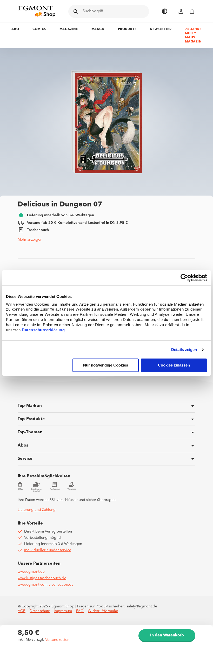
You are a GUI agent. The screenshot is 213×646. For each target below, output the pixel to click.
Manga (97, 29)
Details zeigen (184, 349)
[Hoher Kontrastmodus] (164, 11)
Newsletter (160, 29)
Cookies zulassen (174, 365)
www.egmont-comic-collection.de (46, 584)
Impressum (63, 611)
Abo (15, 29)
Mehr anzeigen (30, 239)
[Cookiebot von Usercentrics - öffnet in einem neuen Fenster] (184, 278)
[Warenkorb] (192, 11)
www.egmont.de (31, 571)
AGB (21, 611)
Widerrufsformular (103, 611)
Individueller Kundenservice (47, 550)
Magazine (68, 29)
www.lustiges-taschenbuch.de (42, 578)
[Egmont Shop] (37, 11)
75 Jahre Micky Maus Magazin (193, 35)
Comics (39, 29)
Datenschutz (40, 611)
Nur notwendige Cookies (105, 365)
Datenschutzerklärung (43, 330)
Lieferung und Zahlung (37, 510)
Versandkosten (57, 640)
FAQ (80, 611)
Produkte (127, 29)
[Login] (181, 11)
